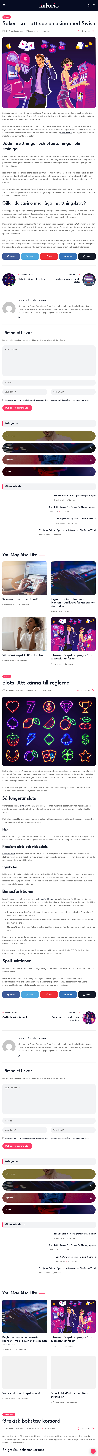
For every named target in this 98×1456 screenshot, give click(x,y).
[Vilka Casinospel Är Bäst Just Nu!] (24, 634)
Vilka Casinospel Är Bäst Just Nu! (23, 655)
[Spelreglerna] (49, 5)
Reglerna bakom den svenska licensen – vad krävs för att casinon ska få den (73, 603)
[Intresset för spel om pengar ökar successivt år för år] (73, 634)
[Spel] (49, 448)
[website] (19, 317)
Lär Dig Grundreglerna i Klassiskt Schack (76, 519)
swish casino (66, 133)
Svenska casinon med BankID (20, 599)
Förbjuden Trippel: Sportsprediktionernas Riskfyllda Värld (67, 530)
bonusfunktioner (46, 899)
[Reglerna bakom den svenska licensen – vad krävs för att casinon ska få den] (73, 578)
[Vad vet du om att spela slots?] (24, 1372)
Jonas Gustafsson (16, 31)
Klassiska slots (8, 854)
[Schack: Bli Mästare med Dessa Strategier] (73, 1372)
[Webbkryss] (49, 436)
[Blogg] (49, 471)
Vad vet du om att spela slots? (21, 1393)
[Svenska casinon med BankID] (24, 578)
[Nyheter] (49, 460)
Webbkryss (8, 1414)
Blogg (6, 17)
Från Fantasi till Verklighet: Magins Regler (75, 496)
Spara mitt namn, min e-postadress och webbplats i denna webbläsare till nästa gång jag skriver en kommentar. (47, 400)
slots (22, 806)
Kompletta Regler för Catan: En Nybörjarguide (72, 507)
